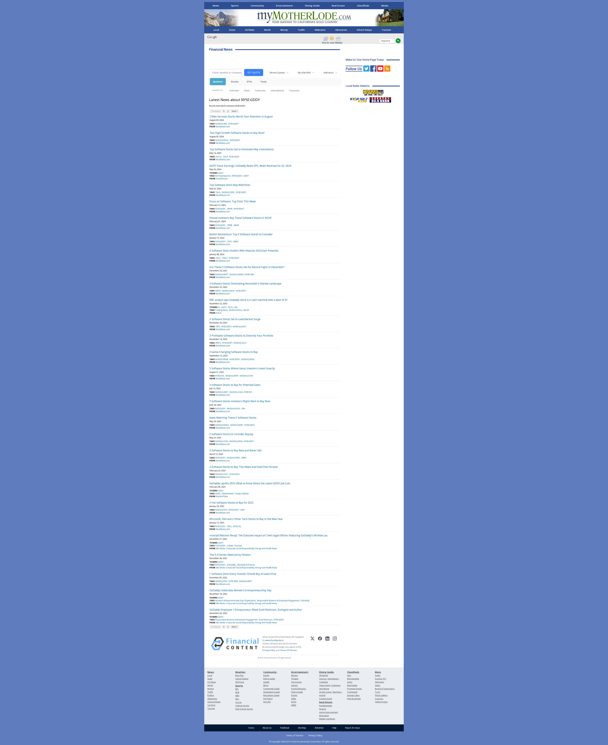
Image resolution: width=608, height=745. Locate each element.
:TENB (229, 225)
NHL (237, 699)
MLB (237, 692)
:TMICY (225, 258)
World (267, 29)
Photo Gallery (381, 695)
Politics (210, 695)
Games (294, 685)
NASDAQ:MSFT (221, 274)
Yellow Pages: (381, 702)
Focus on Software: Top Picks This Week (232, 201)
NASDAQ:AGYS (239, 326)
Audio (377, 675)
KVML (293, 698)
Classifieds (363, 5)
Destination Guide (271, 692)
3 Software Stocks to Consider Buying (231, 434)
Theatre (294, 678)
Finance (322, 709)
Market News (228, 493)
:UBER (243, 457)
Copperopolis (325, 698)
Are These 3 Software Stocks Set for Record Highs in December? (247, 267)
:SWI (243, 408)
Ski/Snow (239, 682)
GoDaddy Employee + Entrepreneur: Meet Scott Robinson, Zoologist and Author (255, 609)
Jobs (349, 675)
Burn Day (239, 675)
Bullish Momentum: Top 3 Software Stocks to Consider (241, 234)
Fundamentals (325, 705)
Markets (218, 81)
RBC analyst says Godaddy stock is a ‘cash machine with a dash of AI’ (248, 300)
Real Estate (338, 5)
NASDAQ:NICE (228, 290)
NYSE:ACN (219, 375)
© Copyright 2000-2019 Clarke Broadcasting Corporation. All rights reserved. (304, 741)
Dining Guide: (326, 672)
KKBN (293, 705)
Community (257, 5)
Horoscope (296, 682)
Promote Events (354, 688)
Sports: (239, 685)
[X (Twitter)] (312, 643)
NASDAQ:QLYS (240, 342)
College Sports (242, 705)
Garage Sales (353, 695)
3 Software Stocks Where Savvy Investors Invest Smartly (242, 368)
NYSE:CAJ (237, 526)
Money (284, 29)
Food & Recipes (298, 688)
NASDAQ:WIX (221, 123)
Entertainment (284, 5)
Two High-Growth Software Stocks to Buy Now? (237, 133)
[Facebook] (320, 643)
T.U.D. (377, 692)
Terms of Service (294, 735)
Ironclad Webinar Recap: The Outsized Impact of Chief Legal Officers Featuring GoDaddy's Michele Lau (268, 535)
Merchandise (353, 678)
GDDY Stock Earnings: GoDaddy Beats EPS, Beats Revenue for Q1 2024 (250, 165)
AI (219, 307)
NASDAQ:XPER (233, 457)
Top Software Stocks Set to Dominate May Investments (241, 149)
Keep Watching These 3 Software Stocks (232, 417)
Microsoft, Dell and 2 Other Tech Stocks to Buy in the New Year (246, 519)
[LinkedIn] (327, 643)
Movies (294, 675)
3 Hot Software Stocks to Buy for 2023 (231, 502)
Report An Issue (352, 728)
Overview (234, 90)
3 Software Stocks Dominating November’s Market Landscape (245, 283)
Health (266, 682)
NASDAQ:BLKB (221, 359)
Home (251, 728)
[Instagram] (335, 643)
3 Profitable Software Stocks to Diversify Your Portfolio (241, 335)
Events (266, 675)
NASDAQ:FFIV (221, 509)
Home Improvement (328, 712)
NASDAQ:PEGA (221, 140)
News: (210, 672)
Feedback (284, 728)
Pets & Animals (354, 698)
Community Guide (271, 688)
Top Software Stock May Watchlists (229, 185)
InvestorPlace (222, 178)
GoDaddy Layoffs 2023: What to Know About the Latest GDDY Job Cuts (249, 483)
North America (235, 310)
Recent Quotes (277, 72)
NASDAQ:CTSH (246, 375)
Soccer (238, 702)
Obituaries (341, 29)
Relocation (324, 715)
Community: (270, 672)
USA (236, 307)
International (277, 90)
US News (249, 29)
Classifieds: (353, 672)
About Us (267, 728)
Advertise (319, 728)
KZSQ (293, 702)
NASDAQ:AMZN (237, 274)
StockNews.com (223, 126)
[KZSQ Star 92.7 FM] (357, 99)
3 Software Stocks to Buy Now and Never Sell (235, 450)
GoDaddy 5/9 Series (246, 564)
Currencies (260, 90)
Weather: (240, 672)
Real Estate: (326, 702)
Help (334, 728)
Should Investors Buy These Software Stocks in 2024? (240, 218)
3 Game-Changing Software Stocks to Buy (233, 352)
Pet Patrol (267, 698)
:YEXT (242, 509)
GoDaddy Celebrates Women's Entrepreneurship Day (240, 590)
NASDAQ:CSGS (236, 392)
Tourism (386, 29)
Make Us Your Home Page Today (365, 59)
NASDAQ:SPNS (236, 441)
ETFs (249, 81)
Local (216, 29)
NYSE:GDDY (233, 123)
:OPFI (229, 241)
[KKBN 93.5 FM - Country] (380, 99)
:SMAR (229, 208)
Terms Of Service (288, 650)
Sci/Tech (211, 705)
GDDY (220, 173)
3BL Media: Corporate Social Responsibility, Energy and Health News (246, 548)
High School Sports (244, 709)
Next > (235, 111)
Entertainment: (300, 672)
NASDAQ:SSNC (228, 192)
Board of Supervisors (385, 688)
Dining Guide (312, 5)
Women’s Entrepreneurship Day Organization (235, 600)
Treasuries (294, 90)
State (232, 29)
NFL (237, 689)
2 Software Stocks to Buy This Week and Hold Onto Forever (243, 467)
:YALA (225, 156)
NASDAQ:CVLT (221, 474)
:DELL (229, 526)
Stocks (235, 81)
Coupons (379, 698)
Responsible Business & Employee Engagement (278, 600)
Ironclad (238, 545)
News (216, 5)
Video (377, 685)
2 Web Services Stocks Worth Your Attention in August (241, 116)
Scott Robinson (265, 619)
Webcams (320, 29)
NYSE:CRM (249, 274)
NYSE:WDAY (239, 208)
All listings (323, 675)
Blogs (265, 685)
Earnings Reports (222, 175)
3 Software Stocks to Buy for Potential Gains (234, 385)
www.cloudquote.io (274, 640)
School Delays (364, 29)
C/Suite (230, 545)
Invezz (218, 313)
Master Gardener (327, 718)
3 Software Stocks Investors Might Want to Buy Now (239, 401)
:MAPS (218, 290)
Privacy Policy (268, 650)
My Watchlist (304, 72)
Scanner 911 (380, 678)
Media (384, 5)
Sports (235, 5)
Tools (263, 81)
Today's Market (242, 493)
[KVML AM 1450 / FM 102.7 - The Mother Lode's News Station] (373, 92)
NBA (237, 695)
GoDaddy (231, 564)
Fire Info (267, 702)
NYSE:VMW (233, 581)
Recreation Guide (271, 695)
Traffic (301, 29)
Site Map (302, 728)
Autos (349, 682)
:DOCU (218, 156)
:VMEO (235, 241)
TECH (230, 307)
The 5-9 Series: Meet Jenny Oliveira (229, 554)
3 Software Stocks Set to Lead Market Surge (234, 319)
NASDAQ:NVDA (222, 425)
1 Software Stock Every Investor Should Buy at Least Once (242, 574)
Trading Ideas (221, 310)
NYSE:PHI (248, 392)
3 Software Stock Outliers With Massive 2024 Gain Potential (243, 250)
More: (378, 672)
